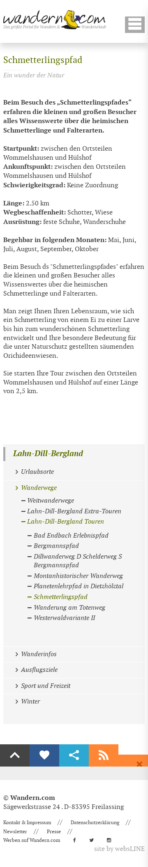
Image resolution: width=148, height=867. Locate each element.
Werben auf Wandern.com (31, 840)
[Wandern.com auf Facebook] (77, 840)
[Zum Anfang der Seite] (15, 755)
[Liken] (44, 755)
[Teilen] (74, 755)
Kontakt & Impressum (27, 822)
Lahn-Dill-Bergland (48, 454)
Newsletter (15, 831)
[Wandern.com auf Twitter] (94, 840)
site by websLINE (119, 849)
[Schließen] (139, 764)
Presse (54, 831)
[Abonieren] (103, 755)
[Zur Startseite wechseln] (54, 19)
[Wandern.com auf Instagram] (111, 840)
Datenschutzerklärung (95, 822)
